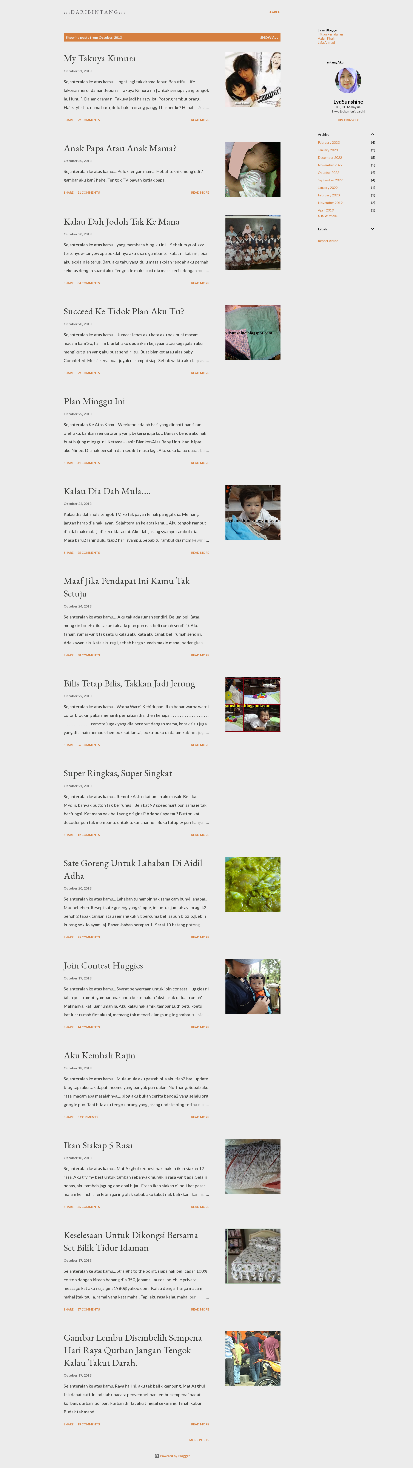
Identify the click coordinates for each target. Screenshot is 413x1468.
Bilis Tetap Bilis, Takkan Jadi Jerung (129, 683)
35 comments (88, 1207)
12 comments (88, 835)
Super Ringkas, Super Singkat (118, 773)
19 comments (88, 1424)
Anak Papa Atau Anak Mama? (120, 148)
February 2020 (329, 195)
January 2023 (328, 150)
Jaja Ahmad (326, 42)
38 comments (88, 655)
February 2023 (329, 142)
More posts (199, 1440)
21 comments (88, 192)
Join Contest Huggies (103, 965)
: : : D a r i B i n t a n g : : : (94, 12)
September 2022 (330, 180)
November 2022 (330, 165)
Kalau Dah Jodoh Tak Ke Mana (122, 221)
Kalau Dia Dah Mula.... (107, 491)
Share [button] (69, 120)
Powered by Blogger (174, 1456)
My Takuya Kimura (100, 58)
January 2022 (328, 187)
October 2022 (328, 172)
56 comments (88, 745)
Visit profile (348, 120)
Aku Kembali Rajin (100, 1055)
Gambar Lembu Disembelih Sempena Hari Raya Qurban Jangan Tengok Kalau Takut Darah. (133, 1350)
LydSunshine (348, 102)
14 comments (88, 1027)
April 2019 (326, 210)
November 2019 (330, 202)
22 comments (88, 120)
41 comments (88, 463)
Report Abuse (328, 241)
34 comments (88, 283)
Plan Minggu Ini (94, 401)
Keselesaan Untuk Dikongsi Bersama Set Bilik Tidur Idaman (131, 1241)
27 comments (88, 1309)
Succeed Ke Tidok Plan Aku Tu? (124, 311)
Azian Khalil (326, 38)
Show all (269, 37)
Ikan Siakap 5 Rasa (98, 1145)
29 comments (88, 373)
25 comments (88, 552)
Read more (200, 120)
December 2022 (330, 157)
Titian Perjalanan (330, 34)
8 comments (87, 1117)
